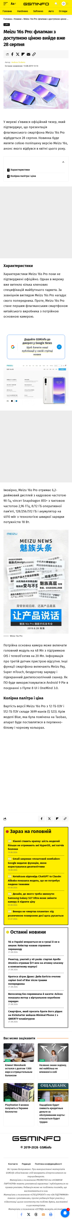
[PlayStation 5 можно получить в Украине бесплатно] (18, 1092)
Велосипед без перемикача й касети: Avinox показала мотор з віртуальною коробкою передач (35, 997)
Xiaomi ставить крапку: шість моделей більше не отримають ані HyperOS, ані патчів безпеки (36, 845)
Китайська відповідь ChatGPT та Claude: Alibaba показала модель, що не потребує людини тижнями (34, 880)
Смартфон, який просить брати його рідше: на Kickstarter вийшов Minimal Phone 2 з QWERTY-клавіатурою (35, 1015)
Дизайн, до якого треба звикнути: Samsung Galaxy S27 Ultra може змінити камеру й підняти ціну (32, 897)
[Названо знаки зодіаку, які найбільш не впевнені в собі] (53, 1052)
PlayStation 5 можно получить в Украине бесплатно (17, 1108)
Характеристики (20, 169)
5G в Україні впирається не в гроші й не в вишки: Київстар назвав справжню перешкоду (33, 945)
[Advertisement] (36, 222)
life (7, 24)
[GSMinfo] (36, 3)
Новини (17, 19)
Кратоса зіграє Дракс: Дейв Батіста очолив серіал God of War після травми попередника (34, 980)
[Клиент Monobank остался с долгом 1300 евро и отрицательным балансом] (18, 1052)
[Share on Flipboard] (23, 54)
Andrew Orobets (18, 62)
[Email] (28, 54)
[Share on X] (17, 54)
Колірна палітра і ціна (23, 176)
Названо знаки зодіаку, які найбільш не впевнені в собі (53, 1068)
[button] (6, 3)
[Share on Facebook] (12, 54)
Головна (7, 19)
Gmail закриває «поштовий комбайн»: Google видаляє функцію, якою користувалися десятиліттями (34, 862)
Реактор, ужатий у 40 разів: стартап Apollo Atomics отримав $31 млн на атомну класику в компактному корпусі (35, 963)
